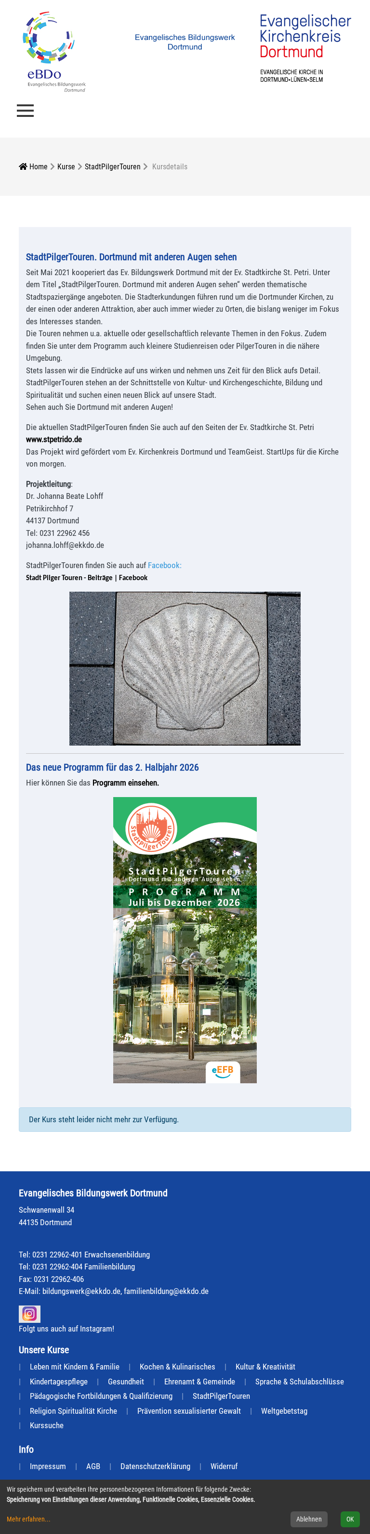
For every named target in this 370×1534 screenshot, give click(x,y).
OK (350, 1519)
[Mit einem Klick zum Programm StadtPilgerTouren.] (185, 940)
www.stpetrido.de (54, 439)
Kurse (66, 166)
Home (37, 166)
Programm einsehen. (125, 782)
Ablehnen (309, 1519)
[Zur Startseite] (54, 51)
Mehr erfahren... (29, 1519)
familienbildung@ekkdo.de (166, 1291)
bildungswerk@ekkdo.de (81, 1291)
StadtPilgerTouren (113, 166)
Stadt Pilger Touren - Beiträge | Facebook (86, 578)
